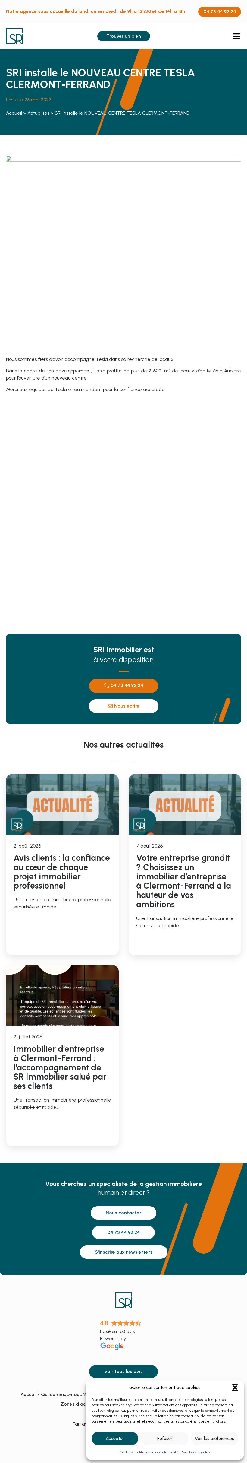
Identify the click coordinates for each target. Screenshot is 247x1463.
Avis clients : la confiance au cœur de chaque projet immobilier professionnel (62, 872)
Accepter (115, 1438)
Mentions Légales (196, 1452)
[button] (235, 1388)
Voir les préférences (214, 1438)
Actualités (38, 113)
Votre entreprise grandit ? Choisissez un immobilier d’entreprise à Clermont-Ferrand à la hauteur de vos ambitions (183, 881)
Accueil (14, 113)
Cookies (126, 1452)
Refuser (164, 1438)
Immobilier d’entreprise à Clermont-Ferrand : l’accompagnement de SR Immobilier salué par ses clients (60, 1067)
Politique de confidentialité (157, 1452)
